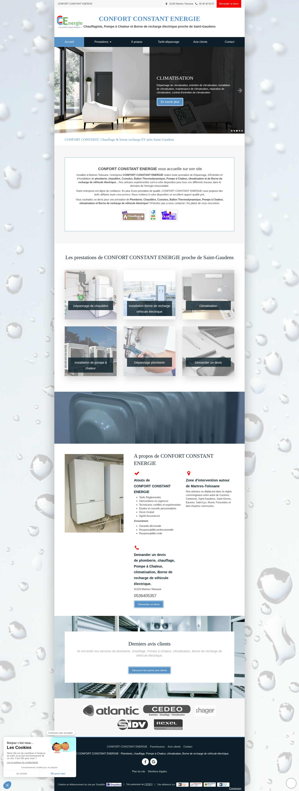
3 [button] (237, 131)
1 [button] (232, 131)
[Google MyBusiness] (153, 761)
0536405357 (145, 595)
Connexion (235, 788)
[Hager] (205, 710)
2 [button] (234, 131)
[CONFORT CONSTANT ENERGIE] (69, 27)
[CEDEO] (167, 710)
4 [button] (239, 131)
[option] (149, 90)
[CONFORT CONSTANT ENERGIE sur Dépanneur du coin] (196, 785)
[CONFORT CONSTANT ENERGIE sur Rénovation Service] (210, 785)
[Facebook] (145, 761)
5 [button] (242, 131)
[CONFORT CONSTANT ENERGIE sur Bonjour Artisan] (182, 785)
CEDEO (148, 784)
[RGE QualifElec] (153, 215)
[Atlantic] (111, 710)
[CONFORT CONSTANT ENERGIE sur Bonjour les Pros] (223, 785)
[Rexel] (168, 724)
